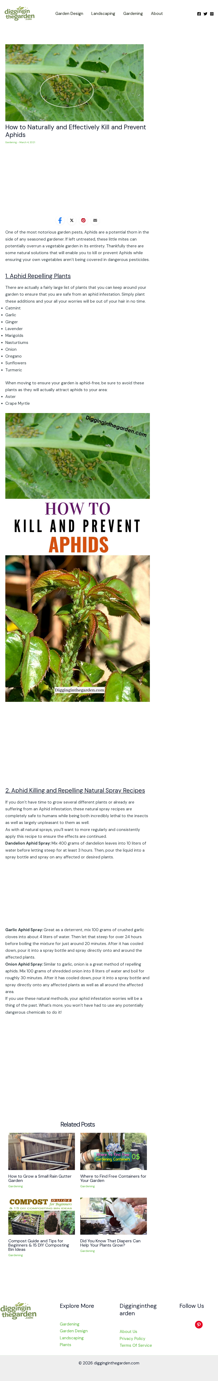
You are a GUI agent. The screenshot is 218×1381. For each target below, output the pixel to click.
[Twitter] (205, 14)
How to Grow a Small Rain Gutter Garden (40, 1178)
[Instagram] (212, 14)
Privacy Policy (132, 1338)
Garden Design (69, 13)
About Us (128, 1331)
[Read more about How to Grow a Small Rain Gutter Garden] (41, 1151)
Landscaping (103, 13)
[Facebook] (199, 14)
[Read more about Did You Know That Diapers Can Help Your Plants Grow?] (113, 1216)
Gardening (133, 13)
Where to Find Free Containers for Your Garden (113, 1178)
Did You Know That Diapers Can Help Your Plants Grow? (110, 1243)
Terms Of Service (136, 1345)
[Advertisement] (77, 182)
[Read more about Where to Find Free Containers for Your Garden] (113, 1151)
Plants (65, 1344)
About (157, 13)
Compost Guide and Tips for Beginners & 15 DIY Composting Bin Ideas (38, 1245)
